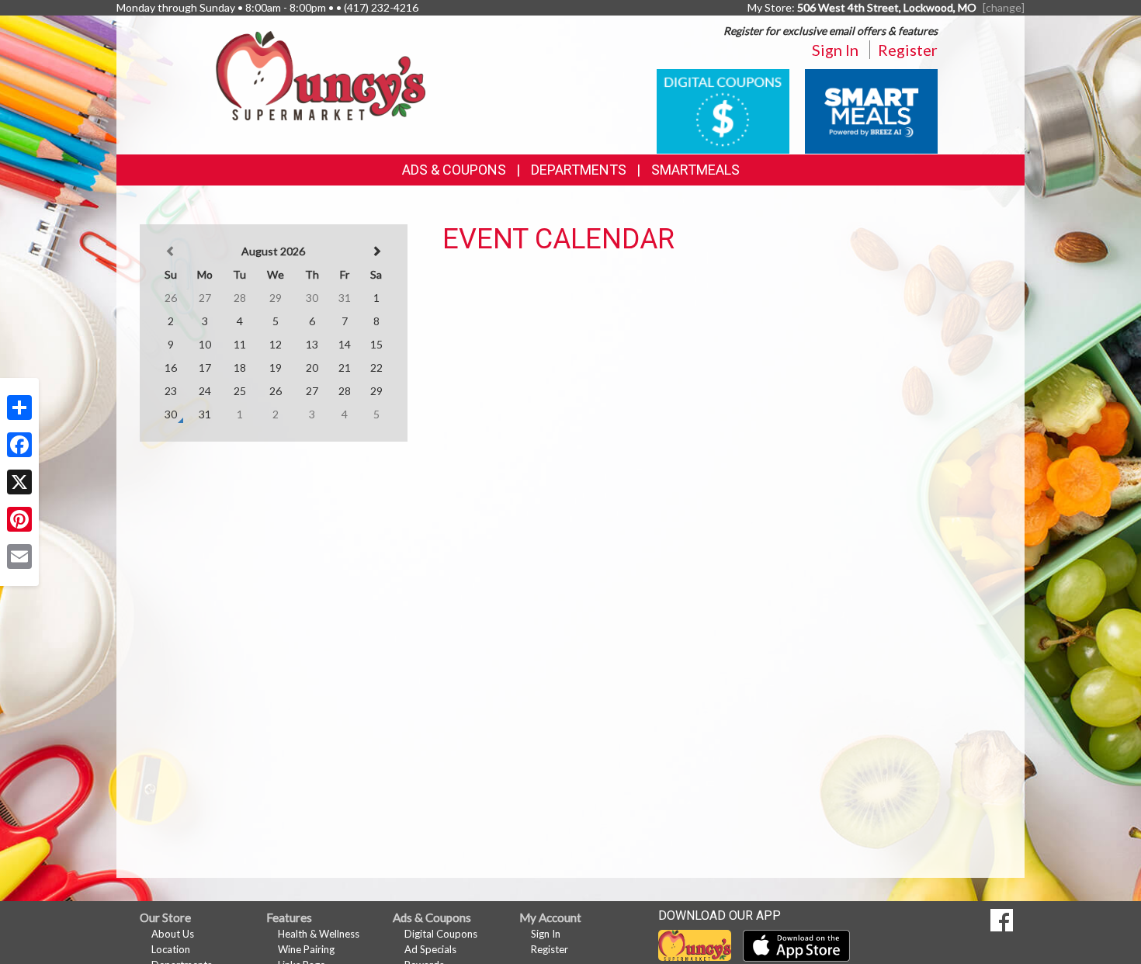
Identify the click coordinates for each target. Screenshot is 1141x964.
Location (170, 949)
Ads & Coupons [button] (454, 169)
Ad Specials (430, 949)
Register (908, 49)
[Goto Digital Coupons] (723, 109)
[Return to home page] (320, 74)
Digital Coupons (440, 934)
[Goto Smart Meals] (871, 109)
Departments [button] (578, 169)
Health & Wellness (318, 934)
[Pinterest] (19, 519)
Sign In (835, 49)
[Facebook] (19, 444)
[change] (1004, 7)
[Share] (19, 407)
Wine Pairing (306, 949)
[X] (19, 482)
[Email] (19, 556)
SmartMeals (695, 169)
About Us (172, 934)
